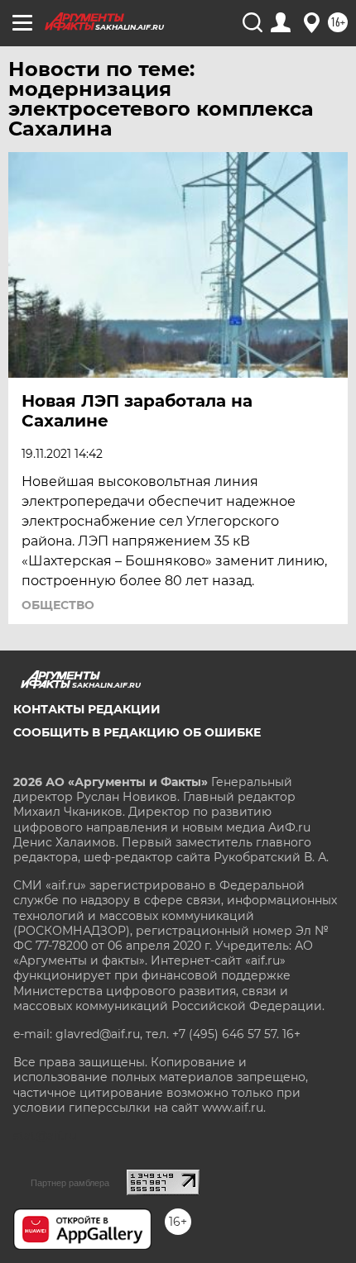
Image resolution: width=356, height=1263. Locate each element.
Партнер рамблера (70, 1183)
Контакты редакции (87, 709)
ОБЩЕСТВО (58, 605)
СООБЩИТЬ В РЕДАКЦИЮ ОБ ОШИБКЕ (137, 732)
